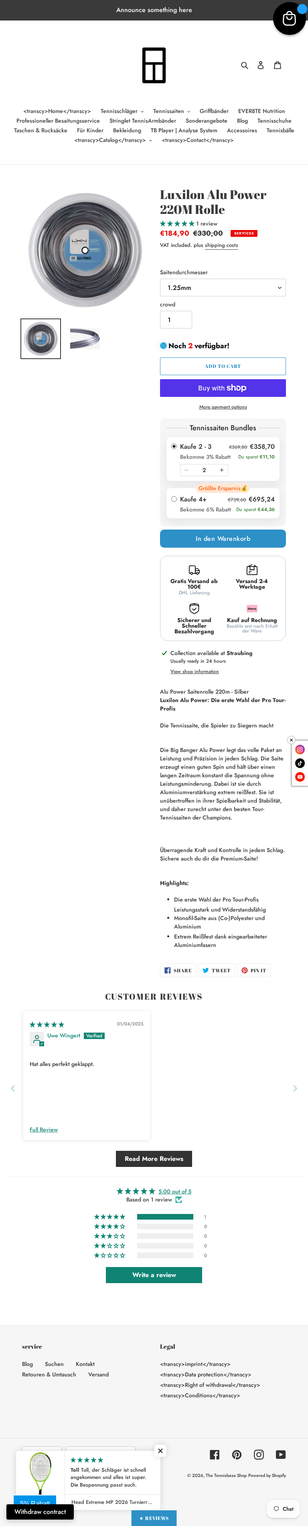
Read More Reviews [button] (154, 1158)
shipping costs (221, 245)
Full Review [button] (44, 1130)
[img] (47, 1025)
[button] (178, 224)
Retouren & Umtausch (49, 1374)
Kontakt (85, 1364)
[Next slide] (295, 1088)
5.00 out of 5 (174, 1191)
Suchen (54, 1364)
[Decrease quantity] (186, 470)
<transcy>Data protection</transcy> (205, 1374)
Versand (98, 1374)
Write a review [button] (154, 1275)
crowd (167, 304)
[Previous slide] (12, 1088)
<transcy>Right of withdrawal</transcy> (210, 1385)
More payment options (223, 407)
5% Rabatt (35, 1503)
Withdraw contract (40, 1511)
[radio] (223, 459)
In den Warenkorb (223, 538)
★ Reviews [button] (154, 1518)
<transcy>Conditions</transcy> (200, 1395)
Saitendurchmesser (184, 272)
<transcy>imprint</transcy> (195, 1364)
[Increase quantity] (222, 470)
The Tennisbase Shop (226, 1475)
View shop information (194, 671)
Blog (27, 1364)
